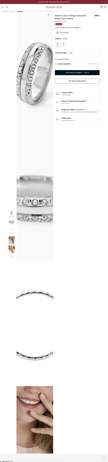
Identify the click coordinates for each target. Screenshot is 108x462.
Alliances (20, 11)
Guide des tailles (63, 59)
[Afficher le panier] (105, 7)
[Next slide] (12, 256)
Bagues (13, 11)
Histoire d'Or (5, 11)
